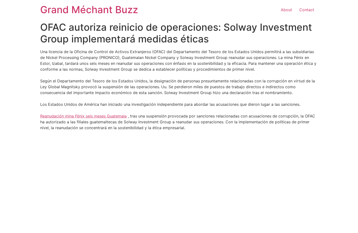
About (286, 9)
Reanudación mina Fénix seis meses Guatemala (83, 116)
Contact (306, 9)
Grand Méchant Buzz (89, 10)
